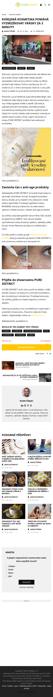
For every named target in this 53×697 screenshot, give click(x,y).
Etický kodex (42, 686)
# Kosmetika (17, 331)
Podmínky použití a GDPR (27, 686)
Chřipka (11, 566)
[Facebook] (28, 405)
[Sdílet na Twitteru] (50, 353)
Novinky (31, 68)
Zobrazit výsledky (26, 587)
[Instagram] (25, 405)
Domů (4, 686)
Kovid (10, 570)
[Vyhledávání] (45, 5)
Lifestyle (21, 68)
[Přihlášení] (41, 5)
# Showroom (20, 335)
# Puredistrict (7, 335)
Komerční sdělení (9, 68)
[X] (31, 405)
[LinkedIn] (22, 405)
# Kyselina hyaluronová (33, 331)
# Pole (46, 331)
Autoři (16, 686)
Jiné (10, 576)
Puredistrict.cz (37, 315)
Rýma (10, 573)
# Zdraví (31, 335)
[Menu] (49, 5)
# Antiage (6, 331)
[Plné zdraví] (26, 4)
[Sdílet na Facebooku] (47, 353)
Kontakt (10, 686)
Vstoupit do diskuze (26, 347)
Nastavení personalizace (26, 692)
